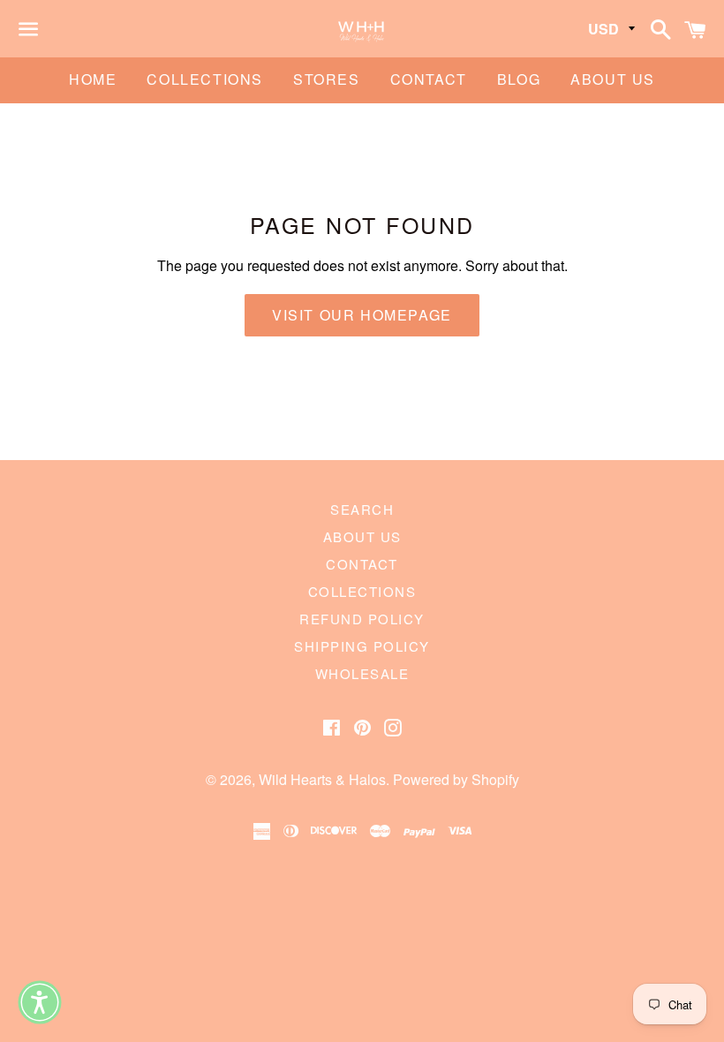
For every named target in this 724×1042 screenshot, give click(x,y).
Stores (326, 79)
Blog (518, 79)
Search (362, 509)
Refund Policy (362, 618)
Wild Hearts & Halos (322, 779)
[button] (40, 1002)
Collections (205, 79)
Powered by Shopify (456, 779)
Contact (428, 79)
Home (93, 79)
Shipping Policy (362, 646)
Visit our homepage (362, 315)
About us (612, 79)
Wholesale (362, 673)
